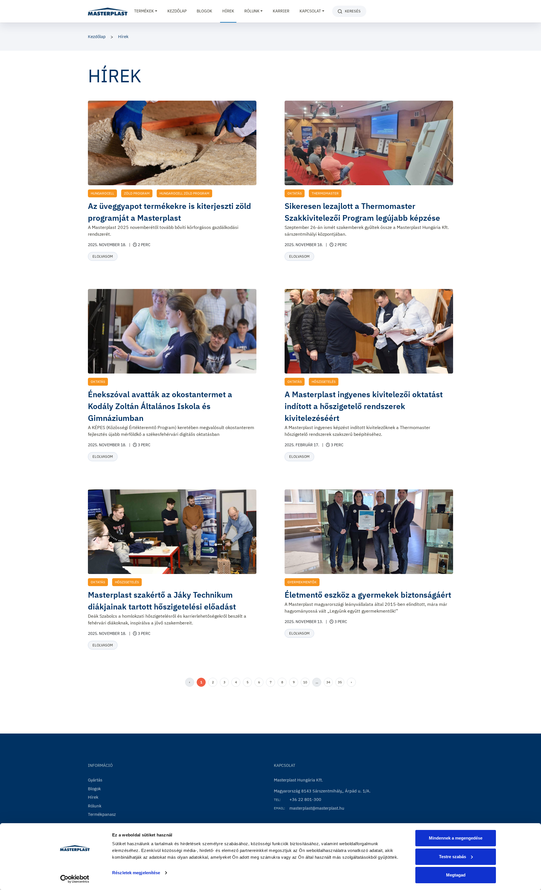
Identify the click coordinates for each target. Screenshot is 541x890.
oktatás (294, 193)
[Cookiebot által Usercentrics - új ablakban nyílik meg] (74, 879)
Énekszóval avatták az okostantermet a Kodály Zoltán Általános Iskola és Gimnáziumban (160, 406)
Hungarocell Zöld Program (184, 193)
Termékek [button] (144, 11)
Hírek (228, 11)
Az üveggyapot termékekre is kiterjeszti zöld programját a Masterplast (169, 212)
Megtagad (455, 875)
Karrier (281, 11)
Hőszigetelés (324, 381)
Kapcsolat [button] (310, 11)
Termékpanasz (102, 814)
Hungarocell (102, 193)
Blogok (204, 11)
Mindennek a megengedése (455, 838)
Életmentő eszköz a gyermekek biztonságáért (368, 594)
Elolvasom (102, 256)
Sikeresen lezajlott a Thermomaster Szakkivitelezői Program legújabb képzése (362, 212)
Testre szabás (452, 856)
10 (305, 682)
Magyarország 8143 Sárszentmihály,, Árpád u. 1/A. (322, 791)
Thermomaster (325, 193)
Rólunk (94, 806)
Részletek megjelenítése (136, 872)
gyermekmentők (302, 582)
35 (340, 682)
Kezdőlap (177, 11)
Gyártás (95, 780)
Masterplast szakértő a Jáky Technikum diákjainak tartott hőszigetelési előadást (162, 600)
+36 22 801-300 (305, 799)
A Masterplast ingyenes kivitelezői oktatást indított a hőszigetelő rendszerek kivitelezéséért (364, 406)
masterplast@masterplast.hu (316, 808)
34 (328, 682)
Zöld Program (137, 193)
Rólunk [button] (252, 11)
